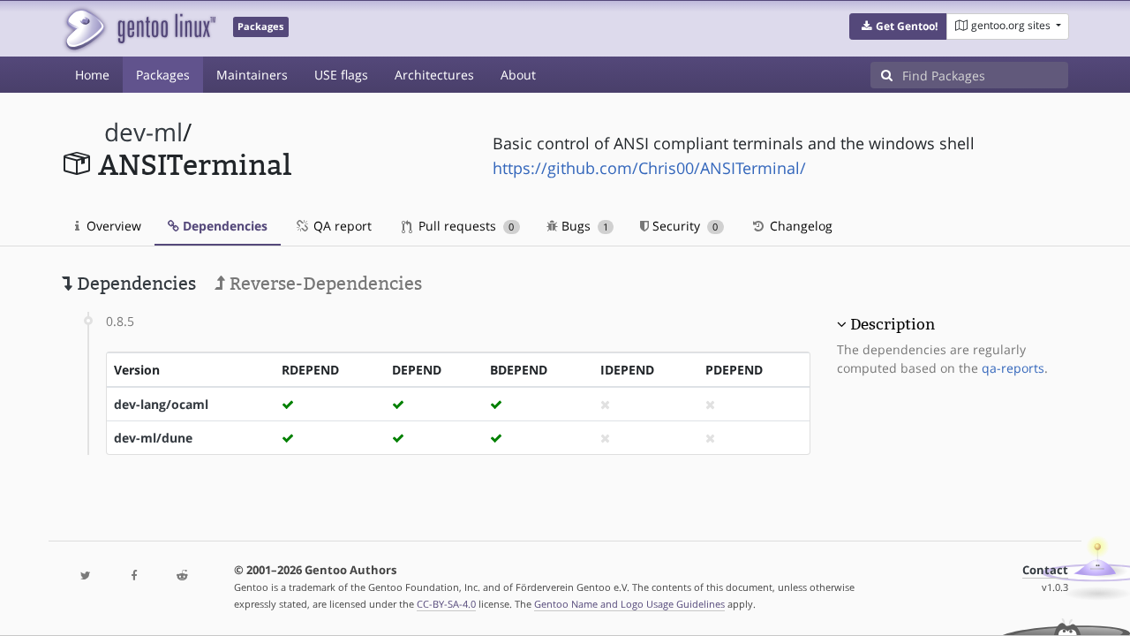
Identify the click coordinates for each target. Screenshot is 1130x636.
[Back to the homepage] (139, 29)
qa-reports (1013, 368)
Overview (112, 225)
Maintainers (252, 74)
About (518, 74)
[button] (898, 26)
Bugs (583, 225)
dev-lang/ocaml (161, 404)
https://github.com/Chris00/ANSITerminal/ (649, 167)
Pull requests (464, 225)
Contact (1045, 570)
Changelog (799, 225)
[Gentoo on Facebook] (133, 576)
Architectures (434, 74)
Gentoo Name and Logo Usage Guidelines (629, 603)
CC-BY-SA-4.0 (446, 603)
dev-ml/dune (153, 437)
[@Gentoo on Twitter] (85, 576)
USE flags (341, 74)
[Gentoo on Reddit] (182, 576)
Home (92, 74)
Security (683, 225)
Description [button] (892, 324)
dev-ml (143, 132)
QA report (341, 225)
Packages (163, 74)
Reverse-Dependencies (323, 283)
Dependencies (223, 225)
